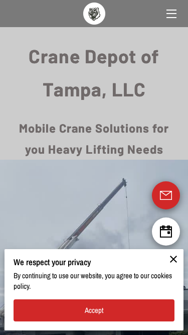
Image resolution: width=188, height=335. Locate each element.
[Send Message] (166, 195)
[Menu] (170, 14)
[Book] (166, 231)
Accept (94, 310)
